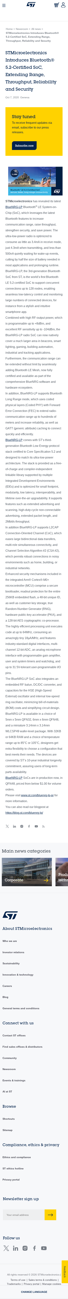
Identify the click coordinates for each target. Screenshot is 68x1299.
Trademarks (14, 1283)
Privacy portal (11, 1179)
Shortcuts (9, 1118)
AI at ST (7, 1091)
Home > (10, 28)
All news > (37, 28)
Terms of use (18, 1279)
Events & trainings (14, 1080)
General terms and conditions (21, 1008)
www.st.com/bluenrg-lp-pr (37, 795)
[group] (27, 872)
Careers (7, 985)
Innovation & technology (18, 974)
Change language (34, 1291)
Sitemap (8, 1130)
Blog (5, 997)
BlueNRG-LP (13, 207)
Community (10, 1058)
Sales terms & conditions (42, 1279)
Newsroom (9, 1069)
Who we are (10, 941)
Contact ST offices (14, 1035)
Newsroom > (23, 28)
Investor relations (13, 952)
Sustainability (11, 963)
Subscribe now (24, 145)
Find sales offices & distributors (22, 1046)
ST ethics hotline (13, 1168)
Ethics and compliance (17, 1157)
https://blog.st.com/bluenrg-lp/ (24, 812)
